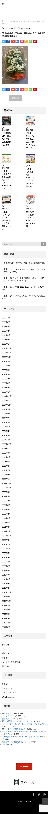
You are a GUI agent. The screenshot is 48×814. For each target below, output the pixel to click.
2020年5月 (6, 553)
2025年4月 (6, 379)
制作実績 (5, 714)
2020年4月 (6, 557)
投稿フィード (7, 688)
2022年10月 (7, 488)
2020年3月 (6, 562)
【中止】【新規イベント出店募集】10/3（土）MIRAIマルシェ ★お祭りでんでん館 (23, 279)
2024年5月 (6, 427)
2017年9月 (6, 605)
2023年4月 (6, 475)
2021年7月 (6, 523)
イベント (5, 649)
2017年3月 (6, 623)
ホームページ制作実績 (11, 662)
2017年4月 (6, 618)
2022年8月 (6, 496)
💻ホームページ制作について (14, 729)
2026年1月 (6, 344)
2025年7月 (6, 366)
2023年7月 (6, 462)
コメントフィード (9, 693)
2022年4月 (6, 514)
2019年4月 (6, 584)
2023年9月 (6, 453)
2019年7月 (6, 575)
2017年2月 (6, 627)
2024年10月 (7, 405)
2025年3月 (6, 383)
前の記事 (15, 98)
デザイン (5, 658)
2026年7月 (6, 322)
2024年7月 (6, 418)
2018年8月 (6, 597)
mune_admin (25, 28)
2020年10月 (7, 536)
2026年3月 (6, 335)
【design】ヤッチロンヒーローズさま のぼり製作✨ (23, 737)
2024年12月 (7, 396)
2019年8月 (6, 570)
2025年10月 (7, 357)
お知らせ (5, 645)
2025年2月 (6, 387)
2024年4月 (6, 431)
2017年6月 (6, 614)
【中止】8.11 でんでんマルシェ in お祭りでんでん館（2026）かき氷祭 (23, 270)
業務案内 (5, 744)
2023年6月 (6, 466)
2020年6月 (6, 549)
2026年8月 (6, 318)
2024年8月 (6, 414)
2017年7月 (6, 610)
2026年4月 (6, 331)
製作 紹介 (6, 666)
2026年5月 (6, 326)
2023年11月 (6, 448)
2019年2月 (6, 588)
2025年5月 (6, 374)
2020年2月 (6, 566)
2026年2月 (6, 340)
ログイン (5, 684)
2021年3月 (6, 527)
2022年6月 (6, 505)
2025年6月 (6, 370)
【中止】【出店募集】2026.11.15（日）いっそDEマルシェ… (30, 177)
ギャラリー (6, 653)
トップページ (7, 716)
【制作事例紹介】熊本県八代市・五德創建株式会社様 (6, 139)
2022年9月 (6, 492)
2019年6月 (6, 579)
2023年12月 (7, 444)
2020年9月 (6, 540)
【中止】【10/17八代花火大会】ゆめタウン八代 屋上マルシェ (6, 220)
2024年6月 (6, 422)
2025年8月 (6, 361)
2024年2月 (6, 440)
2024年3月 (6, 435)
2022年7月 (6, 501)
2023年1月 (6, 479)
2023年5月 (6, 470)
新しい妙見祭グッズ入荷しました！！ (17, 721)
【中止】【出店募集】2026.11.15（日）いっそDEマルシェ (24, 288)
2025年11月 (6, 353)
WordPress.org (8, 697)
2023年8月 (6, 457)
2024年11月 (6, 401)
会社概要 (5, 719)
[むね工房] (5, 3)
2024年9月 (6, 409)
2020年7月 (6, 544)
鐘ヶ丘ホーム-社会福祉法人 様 (14, 742)
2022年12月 (7, 483)
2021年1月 (6, 531)
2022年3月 (6, 518)
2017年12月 (7, 601)
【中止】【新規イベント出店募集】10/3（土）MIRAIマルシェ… (6, 179)
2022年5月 (6, 509)
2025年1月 (6, 392)
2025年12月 (7, 348)
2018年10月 (7, 592)
